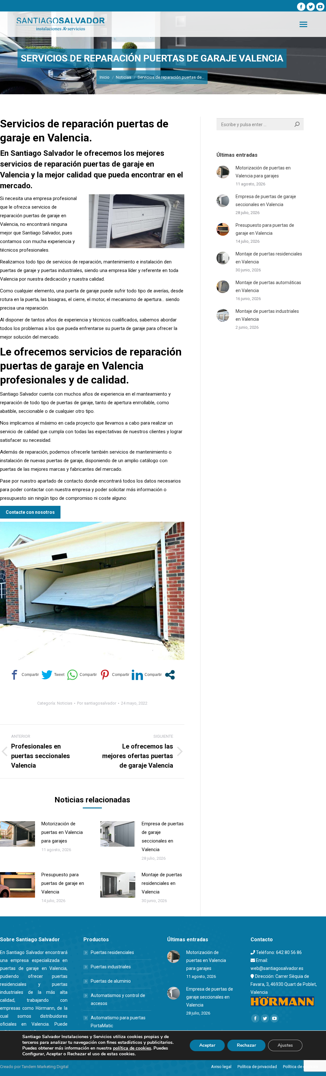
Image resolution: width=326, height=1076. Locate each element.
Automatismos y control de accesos (118, 999)
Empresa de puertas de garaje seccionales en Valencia (163, 836)
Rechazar (246, 1045)
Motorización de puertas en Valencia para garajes (62, 832)
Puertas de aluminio (111, 981)
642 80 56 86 (289, 952)
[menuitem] (221, 1066)
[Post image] (17, 834)
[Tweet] (52, 674)
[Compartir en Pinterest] (114, 674)
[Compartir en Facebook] (24, 674)
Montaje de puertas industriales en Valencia (267, 315)
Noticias (64, 703)
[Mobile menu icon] (303, 24)
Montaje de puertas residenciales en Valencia (162, 883)
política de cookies (132, 1048)
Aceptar (207, 1045)
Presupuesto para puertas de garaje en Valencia (62, 883)
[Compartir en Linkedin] (147, 674)
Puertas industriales (111, 966)
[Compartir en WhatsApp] (82, 674)
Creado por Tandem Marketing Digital (34, 1066)
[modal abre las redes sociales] (169, 674)
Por (96, 703)
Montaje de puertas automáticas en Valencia (268, 286)
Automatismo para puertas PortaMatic (118, 1021)
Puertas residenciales (112, 952)
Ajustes (285, 1045)
